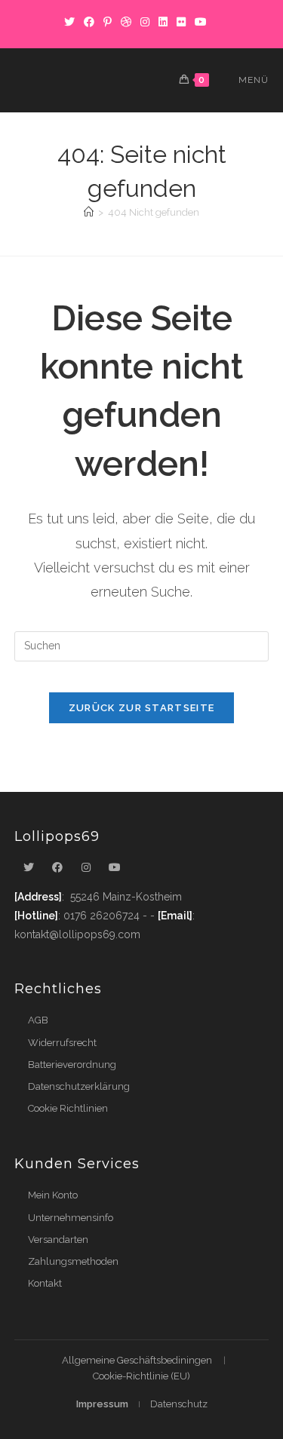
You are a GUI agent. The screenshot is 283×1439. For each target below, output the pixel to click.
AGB (38, 1020)
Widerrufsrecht (62, 1042)
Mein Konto (53, 1195)
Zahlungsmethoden (73, 1261)
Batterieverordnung (72, 1064)
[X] (69, 22)
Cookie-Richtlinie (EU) (141, 1376)
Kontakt (45, 1283)
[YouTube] (200, 22)
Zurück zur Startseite (141, 707)
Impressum (102, 1404)
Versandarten (58, 1239)
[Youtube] (115, 867)
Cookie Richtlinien (68, 1108)
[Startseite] (89, 212)
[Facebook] (89, 22)
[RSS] (217, 22)
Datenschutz (179, 1404)
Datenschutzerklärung (79, 1086)
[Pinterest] (107, 22)
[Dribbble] (126, 22)
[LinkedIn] (163, 22)
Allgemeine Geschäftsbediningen (137, 1360)
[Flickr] (181, 22)
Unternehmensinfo (70, 1217)
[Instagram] (145, 22)
